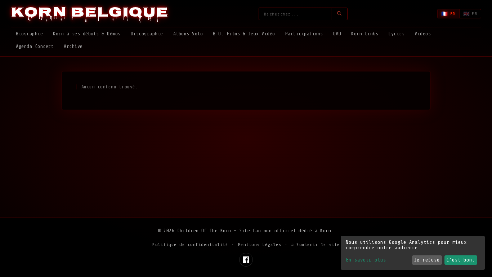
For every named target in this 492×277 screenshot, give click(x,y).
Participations (304, 33)
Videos (423, 33)
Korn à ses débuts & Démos (87, 33)
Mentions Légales (259, 244)
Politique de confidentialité (190, 244)
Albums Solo (188, 33)
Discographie (147, 33)
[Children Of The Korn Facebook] (246, 260)
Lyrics (396, 33)
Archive (73, 46)
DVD (337, 33)
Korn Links (364, 33)
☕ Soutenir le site (315, 244)
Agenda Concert (35, 46)
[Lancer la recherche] (339, 14)
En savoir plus (366, 260)
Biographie (29, 33)
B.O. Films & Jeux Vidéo (244, 33)
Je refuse (427, 260)
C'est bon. (460, 260)
